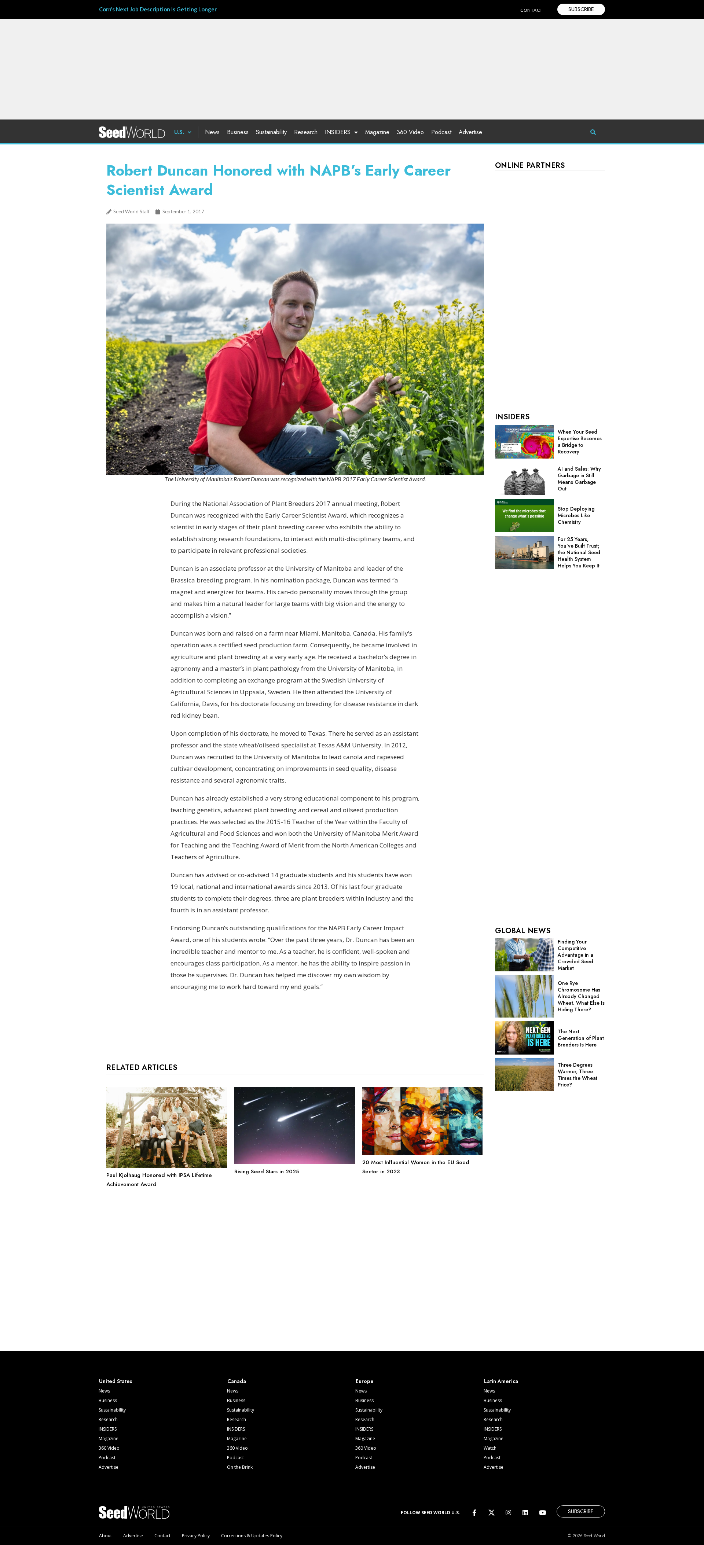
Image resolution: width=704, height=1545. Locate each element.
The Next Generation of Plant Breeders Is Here (581, 1038)
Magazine (377, 132)
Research (306, 132)
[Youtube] (542, 1512)
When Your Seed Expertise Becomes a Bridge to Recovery (580, 441)
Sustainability (271, 132)
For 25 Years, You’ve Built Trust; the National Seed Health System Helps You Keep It (579, 552)
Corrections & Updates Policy (251, 1536)
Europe (365, 1381)
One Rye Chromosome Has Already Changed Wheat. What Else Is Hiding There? (581, 996)
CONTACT (531, 10)
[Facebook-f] (474, 1512)
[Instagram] (508, 1512)
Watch (490, 1448)
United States (115, 1381)
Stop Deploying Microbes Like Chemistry (576, 515)
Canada (236, 1381)
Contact (162, 1536)
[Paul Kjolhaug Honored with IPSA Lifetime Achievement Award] (166, 1166)
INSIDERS (338, 132)
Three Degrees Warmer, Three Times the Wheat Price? (577, 1074)
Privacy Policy (196, 1536)
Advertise (470, 132)
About (105, 1536)
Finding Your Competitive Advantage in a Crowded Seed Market (575, 955)
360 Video (410, 132)
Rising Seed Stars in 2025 (266, 1171)
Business (238, 132)
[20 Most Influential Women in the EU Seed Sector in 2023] (422, 1153)
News (212, 132)
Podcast (441, 132)
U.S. (179, 132)
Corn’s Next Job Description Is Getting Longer (158, 9)
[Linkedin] (525, 1512)
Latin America (501, 1381)
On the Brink (240, 1467)
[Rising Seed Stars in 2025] (294, 1162)
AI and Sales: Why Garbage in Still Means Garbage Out (579, 478)
